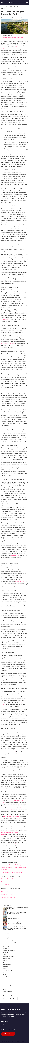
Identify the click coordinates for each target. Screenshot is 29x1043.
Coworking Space (7, 958)
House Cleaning (6, 948)
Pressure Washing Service (9, 950)
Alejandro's (4, 882)
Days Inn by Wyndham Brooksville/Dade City (13, 872)
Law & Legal (6, 938)
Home (2, 6)
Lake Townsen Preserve (7, 894)
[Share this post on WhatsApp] (16, 998)
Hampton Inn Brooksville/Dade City (11, 865)
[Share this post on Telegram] (13, 998)
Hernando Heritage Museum (11, 816)
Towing (4, 989)
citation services (19, 581)
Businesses (3, 1026)
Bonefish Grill (5, 885)
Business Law (6, 979)
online (3, 788)
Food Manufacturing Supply (9, 942)
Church (4, 974)
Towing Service (6, 976)
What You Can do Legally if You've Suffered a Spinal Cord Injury (15, 922)
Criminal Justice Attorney (9, 970)
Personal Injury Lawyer (8, 956)
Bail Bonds (5, 952)
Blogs (7, 6)
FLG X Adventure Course (8, 897)
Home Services (6, 936)
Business (5, 987)
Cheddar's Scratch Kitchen (8, 879)
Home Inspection (7, 964)
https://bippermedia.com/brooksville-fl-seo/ (12, 37)
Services (5, 954)
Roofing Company (7, 946)
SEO (23, 17)
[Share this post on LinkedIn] (10, 998)
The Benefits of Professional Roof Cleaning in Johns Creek (17, 908)
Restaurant (5, 968)
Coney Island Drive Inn (14, 844)
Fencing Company (7, 983)
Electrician (5, 944)
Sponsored (5, 981)
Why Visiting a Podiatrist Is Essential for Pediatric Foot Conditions (16, 912)
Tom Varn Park (5, 891)
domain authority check (15, 225)
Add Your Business (9, 1034)
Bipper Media (10, 1016)
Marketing (5, 972)
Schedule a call (5, 319)
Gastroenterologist (7, 985)
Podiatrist (5, 960)
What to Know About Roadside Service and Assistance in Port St (16, 917)
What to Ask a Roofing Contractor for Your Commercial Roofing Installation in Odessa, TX (16, 928)
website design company (8, 343)
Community (5, 966)
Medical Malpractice (7, 991)
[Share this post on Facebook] (4, 998)
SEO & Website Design (8, 940)
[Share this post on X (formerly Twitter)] (7, 998)
